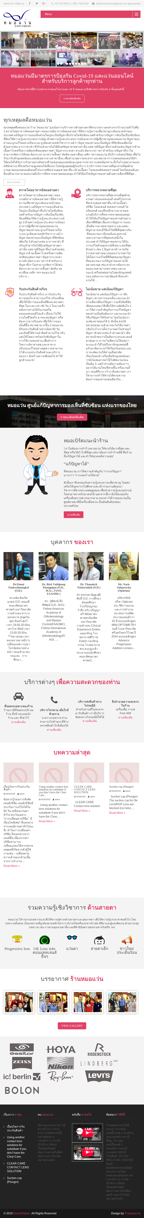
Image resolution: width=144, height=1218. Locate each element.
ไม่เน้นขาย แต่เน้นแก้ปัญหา (104, 289)
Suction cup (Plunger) (121, 786)
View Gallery (72, 1025)
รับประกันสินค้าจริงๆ (33, 289)
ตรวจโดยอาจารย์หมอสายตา (39, 190)
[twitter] (37, 3)
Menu (48, 14)
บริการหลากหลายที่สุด (101, 190)
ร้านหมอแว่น (132, 1213)
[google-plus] (44, 3)
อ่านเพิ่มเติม (73, 514)
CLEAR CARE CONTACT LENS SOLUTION (84, 789)
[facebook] (29, 3)
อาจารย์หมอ (74, 44)
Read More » (14, 182)
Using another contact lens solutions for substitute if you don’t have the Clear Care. (53, 791)
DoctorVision (21, 1213)
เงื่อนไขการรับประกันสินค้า (17, 788)
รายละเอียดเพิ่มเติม (72, 98)
